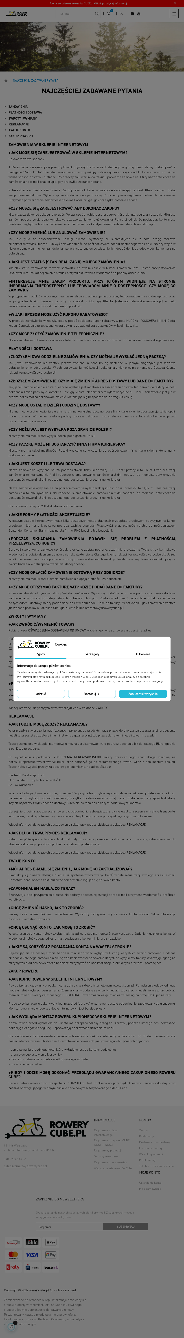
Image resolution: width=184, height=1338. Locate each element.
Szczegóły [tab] (92, 654)
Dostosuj (90, 694)
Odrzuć (41, 694)
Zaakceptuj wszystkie (143, 694)
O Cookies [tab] (143, 654)
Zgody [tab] (40, 654)
